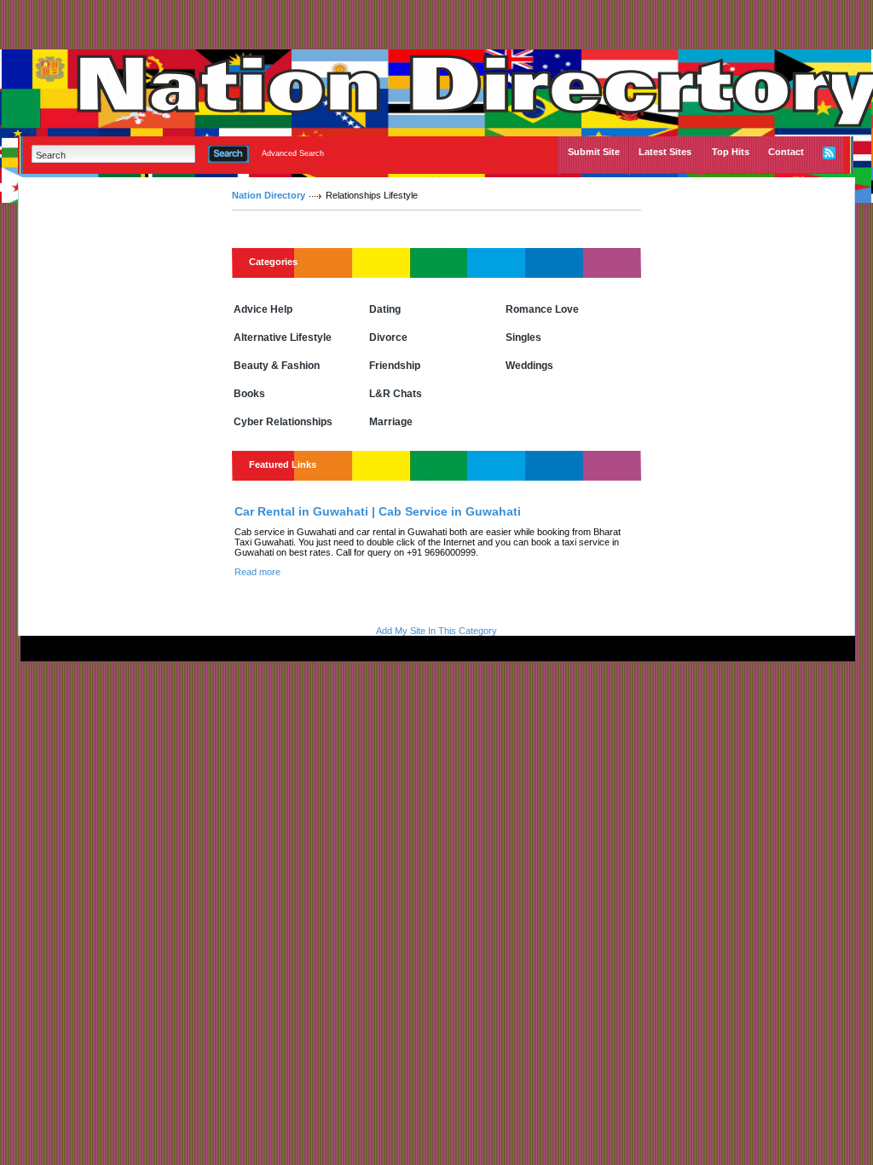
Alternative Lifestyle (283, 337)
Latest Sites (665, 152)
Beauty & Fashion (277, 366)
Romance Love (542, 309)
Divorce (388, 337)
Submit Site (594, 152)
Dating (385, 309)
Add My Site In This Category (436, 631)
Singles (523, 337)
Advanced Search (293, 153)
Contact (786, 152)
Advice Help (263, 309)
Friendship (394, 366)
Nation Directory (268, 195)
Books (249, 394)
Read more (257, 572)
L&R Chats (395, 394)
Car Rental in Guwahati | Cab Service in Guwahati (377, 511)
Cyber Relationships (283, 422)
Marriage (391, 422)
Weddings (529, 366)
